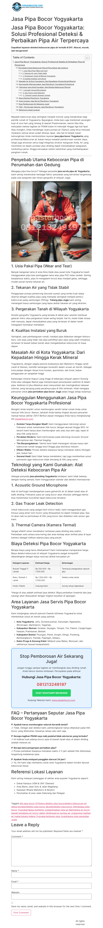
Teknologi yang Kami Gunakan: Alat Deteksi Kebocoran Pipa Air (45, 87)
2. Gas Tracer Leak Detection (34, 93)
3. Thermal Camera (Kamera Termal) (36, 95)
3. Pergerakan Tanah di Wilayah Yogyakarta (39, 76)
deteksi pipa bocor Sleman (66, 806)
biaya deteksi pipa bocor (52, 803)
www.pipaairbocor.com (63, 700)
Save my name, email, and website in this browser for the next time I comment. (51, 906)
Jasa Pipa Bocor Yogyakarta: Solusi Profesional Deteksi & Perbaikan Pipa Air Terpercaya (49, 63)
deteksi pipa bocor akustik (39, 806)
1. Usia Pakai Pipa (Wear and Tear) (34, 71)
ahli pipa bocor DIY (29, 803)
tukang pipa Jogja (57, 816)
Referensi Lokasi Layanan (29, 110)
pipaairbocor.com (24, 419)
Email (15, 881)
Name (15, 871)
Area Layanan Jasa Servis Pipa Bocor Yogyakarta (39, 101)
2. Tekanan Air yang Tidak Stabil (35, 73)
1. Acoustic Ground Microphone (34, 90)
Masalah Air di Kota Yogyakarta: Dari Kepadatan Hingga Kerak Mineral (47, 81)
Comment (17, 836)
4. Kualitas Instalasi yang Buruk (34, 79)
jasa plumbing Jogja (40, 810)
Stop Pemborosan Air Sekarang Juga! (34, 104)
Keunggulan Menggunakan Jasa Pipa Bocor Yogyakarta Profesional (46, 84)
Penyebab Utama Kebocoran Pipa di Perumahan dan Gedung (43, 68)
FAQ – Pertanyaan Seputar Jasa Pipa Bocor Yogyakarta (41, 107)
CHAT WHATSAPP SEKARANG (51, 693)
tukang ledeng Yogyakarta (34, 816)
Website (15, 892)
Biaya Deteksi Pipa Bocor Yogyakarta (34, 98)
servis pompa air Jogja (65, 813)
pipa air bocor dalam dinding (39, 813)
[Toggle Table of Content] (86, 58)
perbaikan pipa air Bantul (63, 810)
